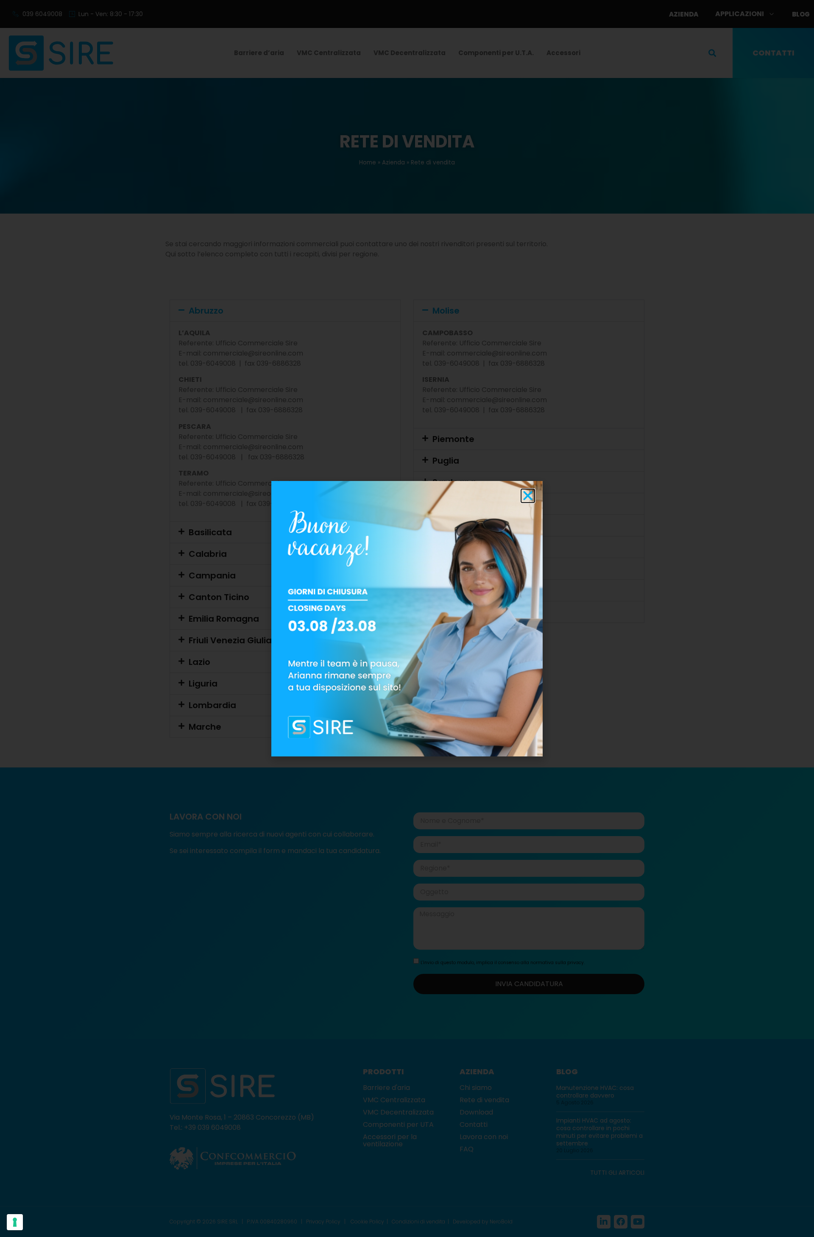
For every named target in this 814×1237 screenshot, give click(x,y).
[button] (527, 495)
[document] (407, 618)
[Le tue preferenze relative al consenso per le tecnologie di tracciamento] (15, 1222)
